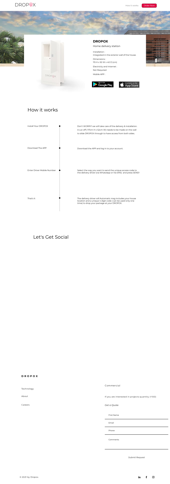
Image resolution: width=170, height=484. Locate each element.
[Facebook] (146, 477)
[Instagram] (153, 477)
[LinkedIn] (139, 477)
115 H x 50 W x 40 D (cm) (105, 62)
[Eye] (102, 84)
